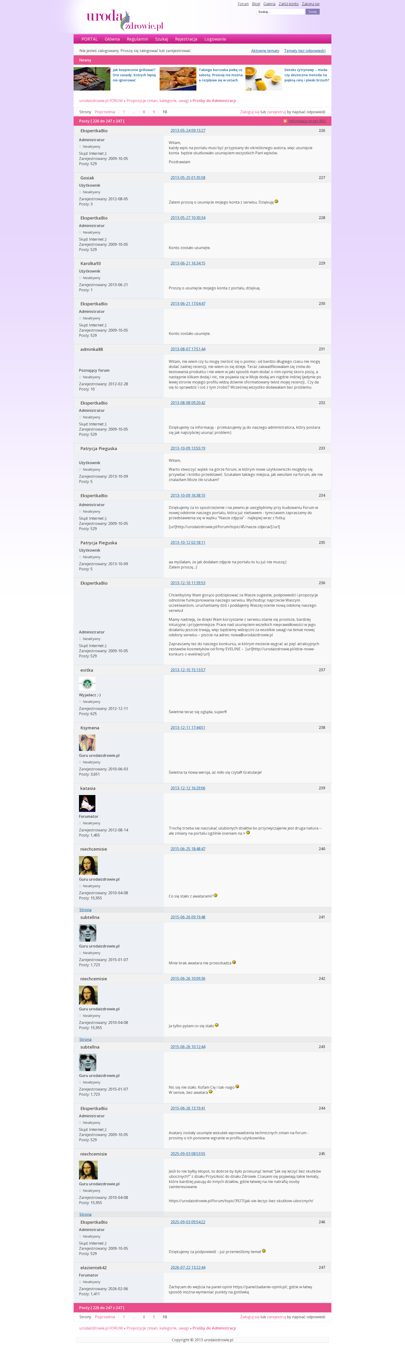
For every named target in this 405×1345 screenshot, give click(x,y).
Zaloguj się (311, 3)
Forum (243, 3)
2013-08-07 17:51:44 (188, 349)
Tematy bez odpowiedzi (305, 50)
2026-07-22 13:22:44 (188, 1267)
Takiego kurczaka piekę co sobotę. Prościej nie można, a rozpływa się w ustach (221, 75)
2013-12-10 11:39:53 (188, 582)
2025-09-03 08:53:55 (188, 1153)
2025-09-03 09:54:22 (188, 1221)
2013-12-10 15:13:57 (188, 669)
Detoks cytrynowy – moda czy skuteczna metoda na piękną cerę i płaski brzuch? (307, 75)
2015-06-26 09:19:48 (188, 917)
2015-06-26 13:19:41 (188, 1108)
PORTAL (90, 39)
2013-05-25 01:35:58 (188, 177)
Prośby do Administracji (214, 100)
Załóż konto (289, 3)
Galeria (269, 3)
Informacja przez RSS (307, 121)
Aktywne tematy (265, 50)
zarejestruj (276, 111)
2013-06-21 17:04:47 (188, 303)
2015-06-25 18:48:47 (188, 848)
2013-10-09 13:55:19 (188, 448)
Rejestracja (186, 39)
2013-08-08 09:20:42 (188, 402)
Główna (112, 39)
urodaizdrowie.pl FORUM (101, 100)
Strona (85, 909)
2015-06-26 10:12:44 (188, 1046)
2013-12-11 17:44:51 (188, 727)
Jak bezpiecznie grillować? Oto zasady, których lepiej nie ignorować (134, 75)
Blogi (256, 3)
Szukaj (161, 39)
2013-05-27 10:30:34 (188, 217)
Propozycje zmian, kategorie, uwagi (158, 100)
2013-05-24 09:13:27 (188, 130)
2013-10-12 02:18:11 (188, 542)
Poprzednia (105, 111)
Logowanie (215, 39)
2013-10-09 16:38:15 (188, 495)
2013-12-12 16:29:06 (188, 788)
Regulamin (137, 39)
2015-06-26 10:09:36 (188, 978)
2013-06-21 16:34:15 (188, 263)
